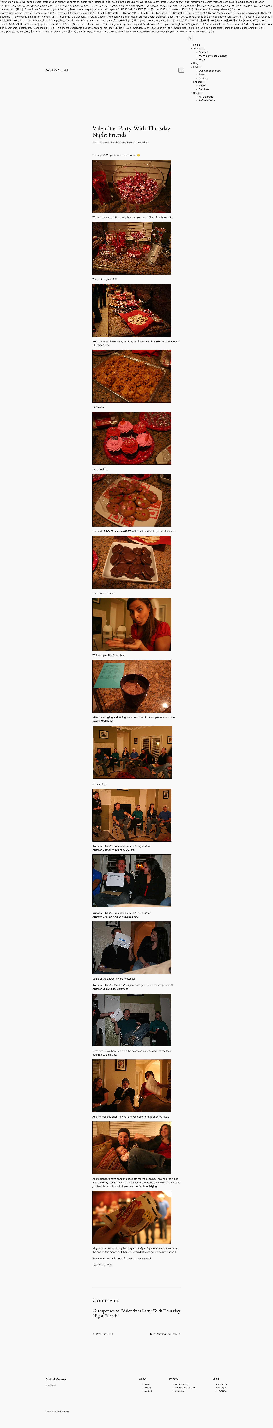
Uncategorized (141, 142)
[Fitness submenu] (203, 82)
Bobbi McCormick (57, 70)
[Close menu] (190, 38)
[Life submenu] (199, 67)
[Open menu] (181, 70)
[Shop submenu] (201, 93)
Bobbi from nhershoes (121, 142)
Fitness (197, 81)
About (196, 48)
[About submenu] (202, 48)
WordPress (64, 1411)
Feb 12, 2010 (98, 142)
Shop (196, 93)
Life (195, 67)
